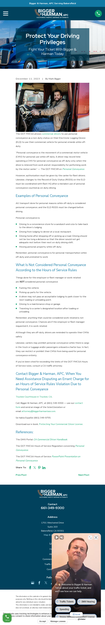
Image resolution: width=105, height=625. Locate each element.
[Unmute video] (56, 537)
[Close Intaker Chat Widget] (96, 537)
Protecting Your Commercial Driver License (61, 424)
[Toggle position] (90, 537)
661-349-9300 (52, 508)
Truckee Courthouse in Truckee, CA (34, 396)
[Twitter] (45, 582)
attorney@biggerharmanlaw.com (38, 411)
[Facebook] (39, 582)
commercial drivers (51, 133)
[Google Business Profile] (32, 582)
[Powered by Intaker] (82, 619)
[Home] (51, 13)
